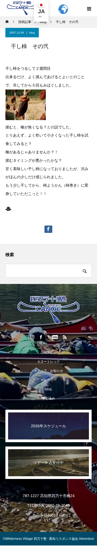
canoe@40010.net (48, 515)
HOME (48, 352)
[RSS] (65, 337)
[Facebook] (41, 337)
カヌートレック (48, 361)
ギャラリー (48, 380)
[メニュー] (89, 8)
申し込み (48, 398)
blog (32, 32)
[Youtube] (53, 337)
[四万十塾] (48, 310)
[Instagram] (32, 337)
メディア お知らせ (48, 371)
